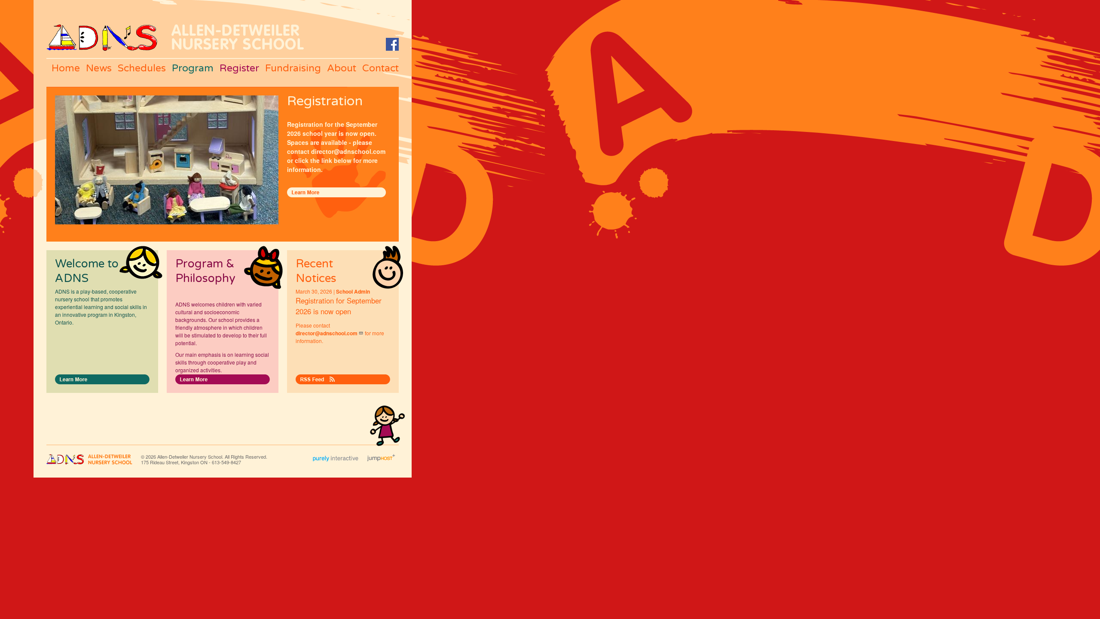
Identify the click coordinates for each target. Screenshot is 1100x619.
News (99, 68)
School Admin (353, 291)
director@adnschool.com (327, 333)
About (341, 68)
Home (66, 68)
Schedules (142, 68)
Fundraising (293, 68)
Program (193, 68)
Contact (380, 68)
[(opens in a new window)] (392, 42)
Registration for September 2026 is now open (339, 305)
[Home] (101, 28)
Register (239, 68)
